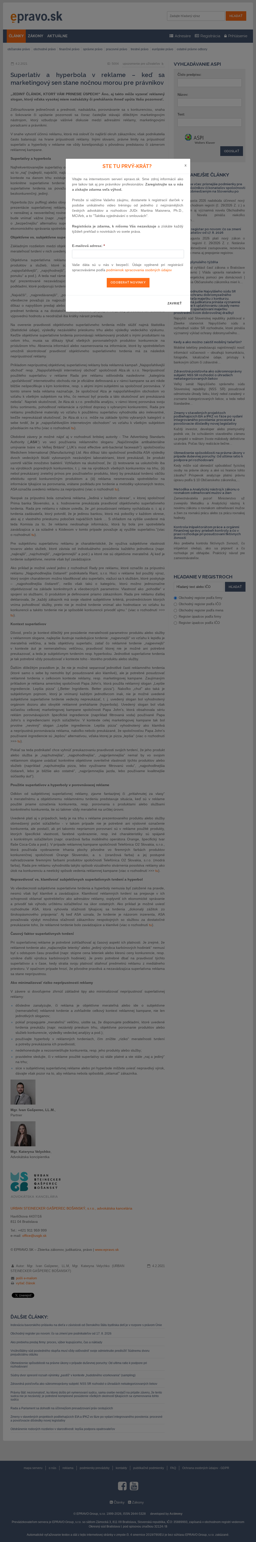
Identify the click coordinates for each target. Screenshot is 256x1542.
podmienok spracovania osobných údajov (139, 270)
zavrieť (175, 303)
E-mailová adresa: (88, 246)
